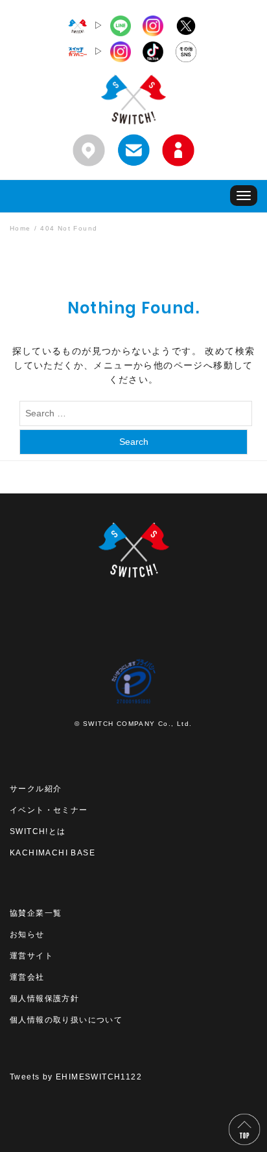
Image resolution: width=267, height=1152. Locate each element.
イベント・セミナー (49, 810)
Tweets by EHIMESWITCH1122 (76, 1076)
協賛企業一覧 (36, 913)
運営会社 (27, 977)
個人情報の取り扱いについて (66, 1019)
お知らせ (27, 934)
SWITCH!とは (38, 831)
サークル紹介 (36, 788)
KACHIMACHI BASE (52, 852)
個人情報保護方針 (44, 998)
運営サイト (31, 955)
